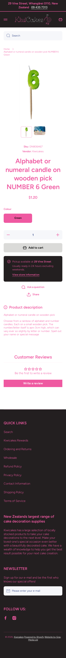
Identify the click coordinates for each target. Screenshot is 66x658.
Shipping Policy (14, 492)
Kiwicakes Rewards (16, 440)
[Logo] (33, 19)
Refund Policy (13, 466)
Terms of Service (14, 501)
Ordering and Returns (17, 449)
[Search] (7, 35)
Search (8, 432)
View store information (25, 274)
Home (7, 49)
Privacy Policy (12, 475)
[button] (33, 294)
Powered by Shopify (34, 637)
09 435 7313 (39, 7)
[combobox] (33, 35)
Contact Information (17, 483)
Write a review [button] (33, 383)
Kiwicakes (19, 637)
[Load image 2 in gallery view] (39, 130)
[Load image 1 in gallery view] (26, 132)
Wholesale (10, 457)
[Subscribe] (57, 591)
